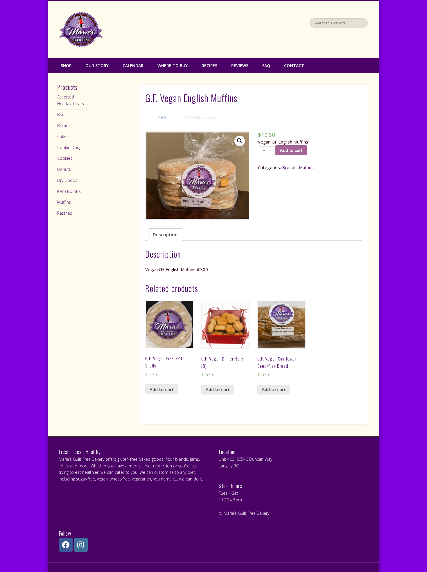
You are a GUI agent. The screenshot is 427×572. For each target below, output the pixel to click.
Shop (66, 65)
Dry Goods (67, 180)
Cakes (63, 136)
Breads (289, 167)
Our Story (97, 65)
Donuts (64, 169)
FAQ (266, 65)
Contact (294, 65)
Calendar (133, 65)
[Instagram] (81, 545)
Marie (161, 117)
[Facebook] (66, 545)
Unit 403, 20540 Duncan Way (245, 459)
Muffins (306, 167)
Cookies (64, 158)
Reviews (239, 65)
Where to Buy (172, 65)
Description (165, 234)
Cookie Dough (70, 147)
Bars (61, 114)
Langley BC (229, 466)
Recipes (209, 65)
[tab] (165, 234)
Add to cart (291, 150)
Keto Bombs (69, 191)
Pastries (64, 213)
